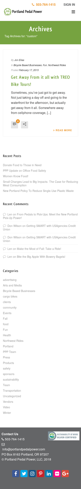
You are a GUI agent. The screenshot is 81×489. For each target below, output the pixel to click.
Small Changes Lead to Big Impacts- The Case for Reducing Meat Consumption (40, 183)
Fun (45, 65)
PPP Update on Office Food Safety (24, 170)
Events (7, 313)
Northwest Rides (57, 65)
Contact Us (10, 434)
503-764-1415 (45, 4)
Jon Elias (19, 60)
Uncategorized (12, 396)
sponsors (8, 374)
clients (7, 302)
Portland (8, 346)
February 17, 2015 (29, 70)
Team (6, 385)
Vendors (8, 401)
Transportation (12, 390)
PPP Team (9, 351)
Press (6, 357)
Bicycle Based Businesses (28, 65)
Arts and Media (12, 285)
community (10, 307)
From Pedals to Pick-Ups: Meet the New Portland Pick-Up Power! (40, 216)
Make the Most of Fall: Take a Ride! (39, 249)
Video (6, 407)
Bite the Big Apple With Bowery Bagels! (41, 257)
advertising (10, 279)
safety (6, 368)
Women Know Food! (15, 176)
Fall (5, 318)
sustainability (11, 379)
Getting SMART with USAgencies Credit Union (39, 227)
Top (77, 485)
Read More (64, 130)
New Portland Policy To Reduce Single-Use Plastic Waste (38, 190)
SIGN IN (69, 4)
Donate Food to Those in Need (22, 165)
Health (7, 335)
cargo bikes (10, 296)
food (5, 324)
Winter (7, 412)
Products (8, 363)
